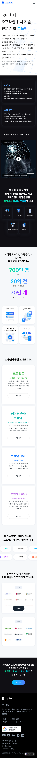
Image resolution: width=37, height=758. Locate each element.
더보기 (18, 608)
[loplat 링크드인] (22, 735)
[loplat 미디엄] (13, 735)
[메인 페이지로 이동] (7, 2)
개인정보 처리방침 (7, 746)
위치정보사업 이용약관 (9, 741)
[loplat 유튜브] (8, 735)
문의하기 (18, 682)
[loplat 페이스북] (18, 735)
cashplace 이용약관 (8, 749)
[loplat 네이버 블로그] (4, 735)
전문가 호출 (31, 754)
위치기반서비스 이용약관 (9, 743)
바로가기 (18, 396)
